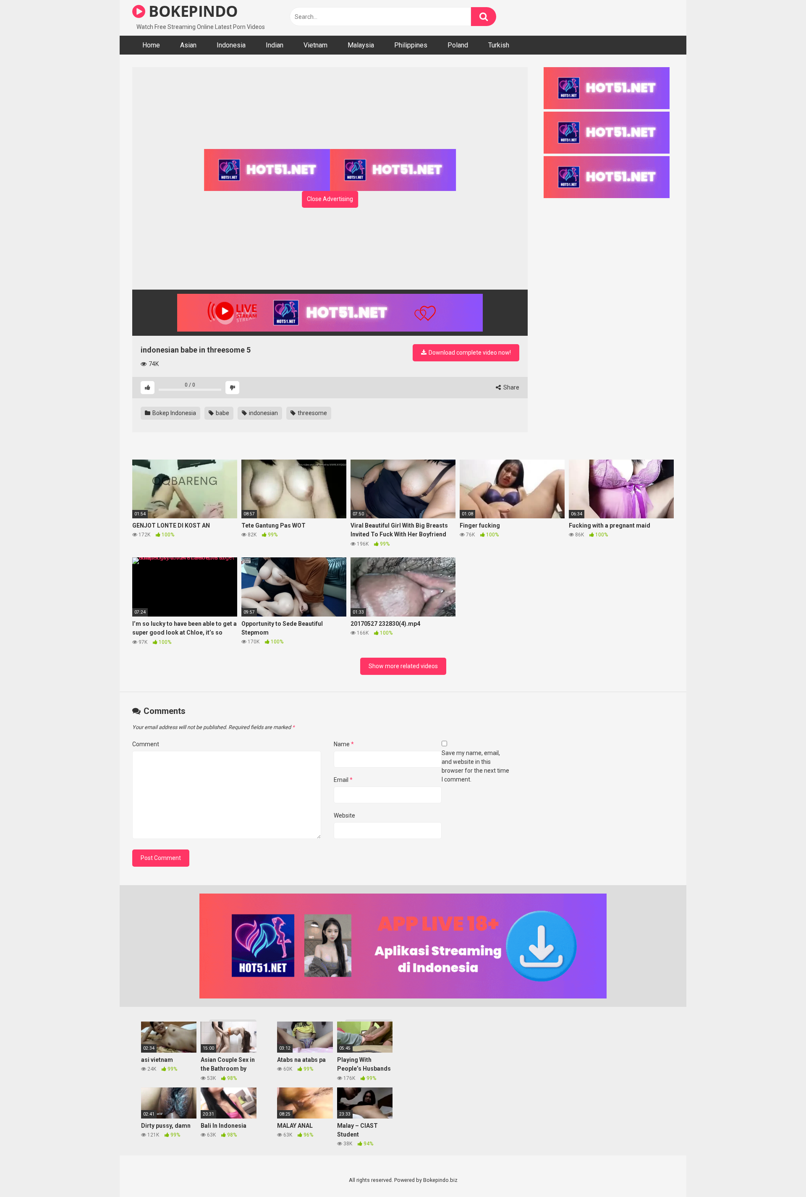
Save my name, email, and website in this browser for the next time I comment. (475, 766)
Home (151, 45)
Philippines (410, 45)
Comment (145, 744)
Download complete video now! (469, 352)
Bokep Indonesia (173, 413)
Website (344, 815)
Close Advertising (330, 199)
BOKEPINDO (191, 11)
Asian (188, 45)
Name (344, 744)
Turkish (498, 45)
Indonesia (231, 45)
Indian (274, 45)
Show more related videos (403, 666)
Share (510, 387)
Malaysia (361, 45)
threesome (311, 413)
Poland (457, 45)
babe (222, 413)
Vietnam (315, 45)
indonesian (263, 413)
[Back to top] (778, 1171)
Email (343, 779)
